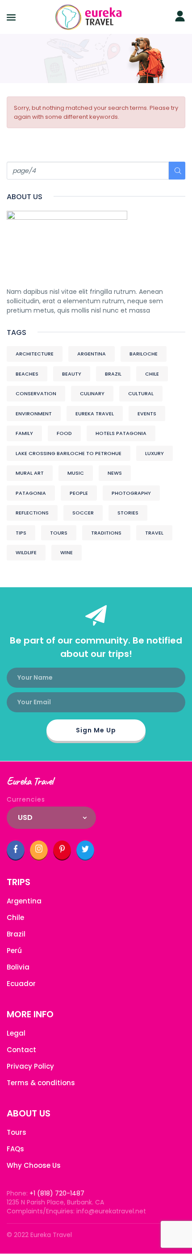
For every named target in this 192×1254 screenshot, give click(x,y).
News (115, 473)
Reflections (32, 512)
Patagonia (31, 493)
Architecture (35, 353)
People (79, 493)
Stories (127, 512)
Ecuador (21, 983)
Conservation (36, 393)
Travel (154, 532)
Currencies (26, 799)
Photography (131, 493)
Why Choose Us (34, 1165)
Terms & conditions (41, 1082)
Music (75, 473)
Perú (14, 950)
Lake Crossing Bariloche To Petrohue (68, 453)
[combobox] (51, 818)
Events (147, 413)
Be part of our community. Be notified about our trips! (96, 647)
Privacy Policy (30, 1066)
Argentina (91, 353)
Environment (34, 413)
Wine (66, 552)
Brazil (113, 373)
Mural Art (30, 473)
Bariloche (143, 353)
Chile (152, 373)
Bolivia (18, 967)
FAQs (15, 1149)
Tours (58, 532)
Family (24, 433)
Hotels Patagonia (121, 433)
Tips (21, 532)
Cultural (141, 393)
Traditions (106, 532)
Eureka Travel (94, 413)
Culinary (92, 393)
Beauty (71, 373)
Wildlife (26, 552)
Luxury (154, 453)
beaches (27, 373)
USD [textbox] (25, 817)
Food (64, 433)
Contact (21, 1049)
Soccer (83, 512)
